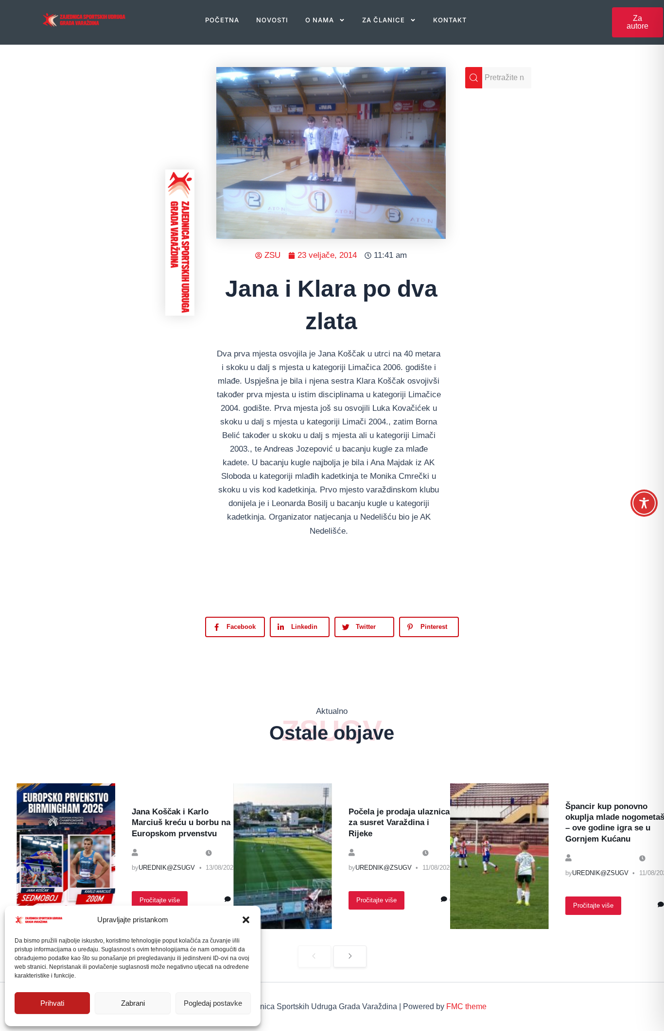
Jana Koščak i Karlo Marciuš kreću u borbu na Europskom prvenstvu (181, 822)
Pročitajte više (160, 900)
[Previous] (314, 956)
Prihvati (52, 1003)
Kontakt (450, 20)
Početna (222, 20)
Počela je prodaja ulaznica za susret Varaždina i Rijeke (399, 822)
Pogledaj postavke (213, 1003)
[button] (246, 920)
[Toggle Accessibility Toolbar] (644, 503)
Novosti (272, 20)
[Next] (350, 956)
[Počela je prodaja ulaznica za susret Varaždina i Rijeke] (282, 856)
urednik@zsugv (167, 867)
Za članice (383, 20)
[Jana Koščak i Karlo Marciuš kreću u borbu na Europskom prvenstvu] (66, 856)
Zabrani (133, 1003)
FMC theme (466, 1006)
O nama (319, 20)
